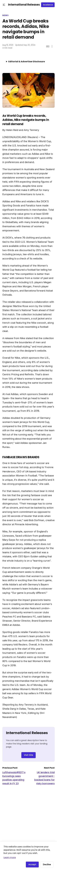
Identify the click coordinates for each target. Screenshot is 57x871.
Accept (32, 864)
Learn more (10, 857)
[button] (4, 5)
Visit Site (28, 755)
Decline (47, 864)
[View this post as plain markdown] (48, 46)
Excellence (48, 5)
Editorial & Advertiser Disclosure (26, 61)
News (5, 15)
